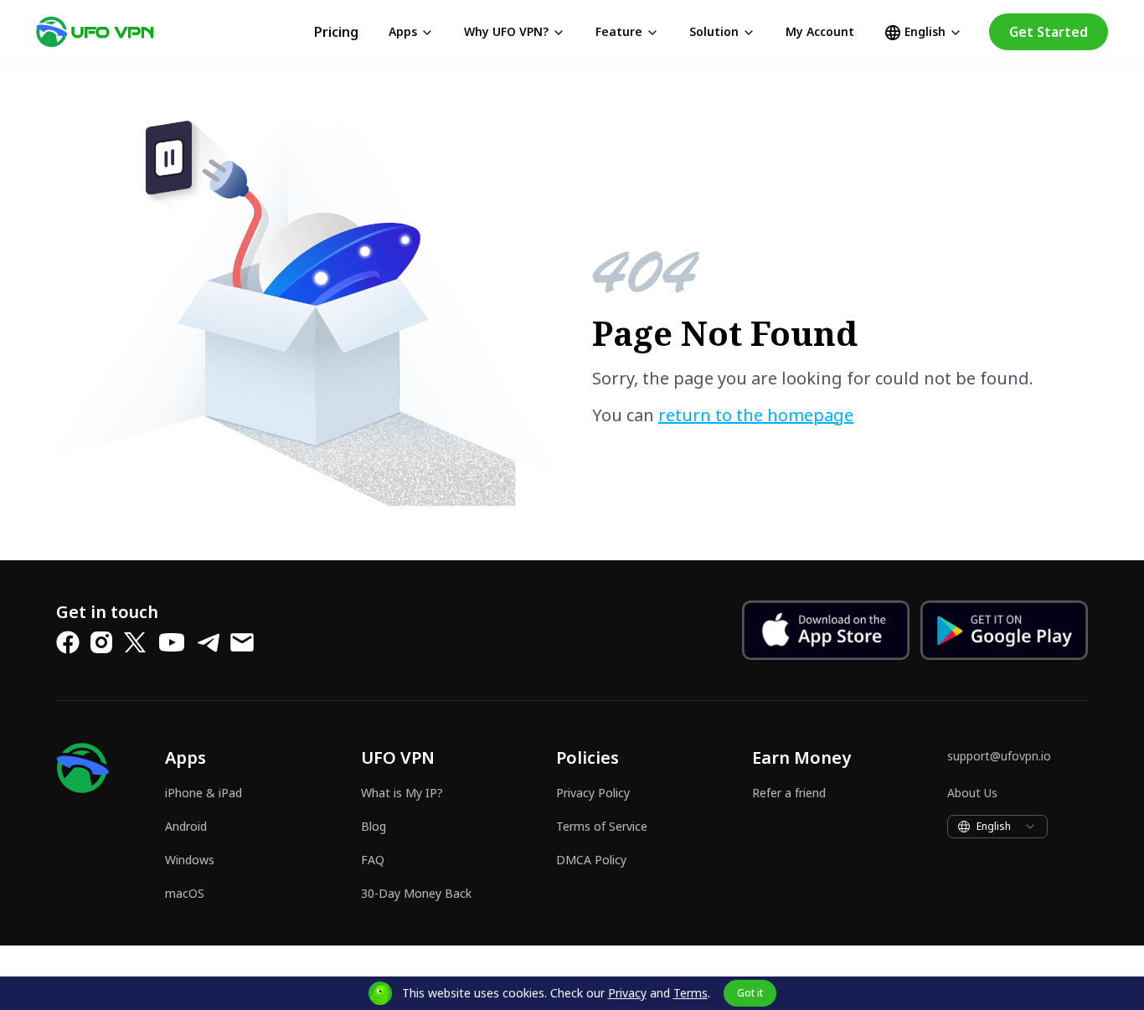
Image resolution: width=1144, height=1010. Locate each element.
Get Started (1048, 32)
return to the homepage (755, 415)
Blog (373, 826)
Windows (189, 860)
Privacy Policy (593, 793)
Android (186, 826)
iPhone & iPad (203, 793)
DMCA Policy (591, 860)
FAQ (372, 860)
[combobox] (997, 826)
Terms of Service (601, 826)
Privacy (627, 993)
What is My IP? (402, 793)
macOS (184, 893)
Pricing (336, 32)
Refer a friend (789, 793)
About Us (972, 793)
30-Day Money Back (416, 893)
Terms (690, 993)
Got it (750, 993)
